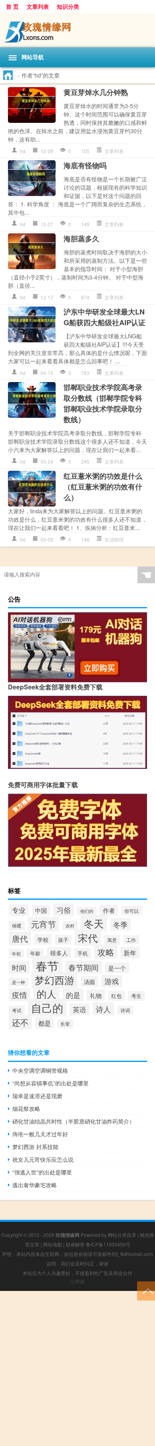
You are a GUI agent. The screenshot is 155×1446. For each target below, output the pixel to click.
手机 (83, 953)
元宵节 (43, 924)
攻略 (105, 952)
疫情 (19, 995)
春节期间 (83, 967)
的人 (46, 994)
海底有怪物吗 (85, 165)
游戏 (112, 981)
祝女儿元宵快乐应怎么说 (43, 1159)
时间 (19, 967)
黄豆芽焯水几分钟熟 (96, 92)
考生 (136, 996)
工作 (131, 939)
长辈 (65, 1024)
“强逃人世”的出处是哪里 (42, 1172)
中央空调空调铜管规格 (40, 1070)
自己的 (47, 1007)
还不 (20, 1022)
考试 (16, 1010)
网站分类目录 (122, 1234)
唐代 (20, 938)
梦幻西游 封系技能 (35, 1147)
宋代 (88, 937)
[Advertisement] (77, 1368)
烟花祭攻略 (26, 1108)
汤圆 (89, 981)
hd (22, 151)
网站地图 (52, 1244)
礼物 (96, 995)
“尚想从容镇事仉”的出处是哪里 (50, 1083)
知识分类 (68, 6)
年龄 (35, 953)
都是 (44, 1023)
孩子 (63, 939)
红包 (116, 996)
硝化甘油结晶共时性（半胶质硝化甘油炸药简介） (73, 1121)
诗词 (125, 1010)
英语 (79, 1009)
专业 (18, 910)
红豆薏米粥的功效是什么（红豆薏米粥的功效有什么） (103, 487)
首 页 (12, 6)
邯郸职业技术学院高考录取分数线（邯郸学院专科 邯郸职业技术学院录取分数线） (103, 403)
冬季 (120, 924)
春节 (47, 965)
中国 (41, 910)
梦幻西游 (54, 980)
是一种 (18, 982)
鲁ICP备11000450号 (108, 1244)
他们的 (86, 911)
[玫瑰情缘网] (77, 30)
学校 (42, 939)
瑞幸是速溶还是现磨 (37, 1096)
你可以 (131, 910)
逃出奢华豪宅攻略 (34, 1185)
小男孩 (77, 1281)
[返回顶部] (146, 1290)
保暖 (16, 925)
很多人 (59, 952)
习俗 (63, 909)
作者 (109, 910)
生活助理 (114, 539)
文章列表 (38, 6)
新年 (130, 952)
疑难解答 (75, 1244)
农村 (70, 925)
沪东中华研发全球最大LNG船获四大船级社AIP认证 (104, 317)
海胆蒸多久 (81, 238)
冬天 (94, 923)
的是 (73, 995)
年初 (16, 953)
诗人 (103, 1008)
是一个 (117, 968)
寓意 (112, 939)
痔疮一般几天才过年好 (40, 1134)
